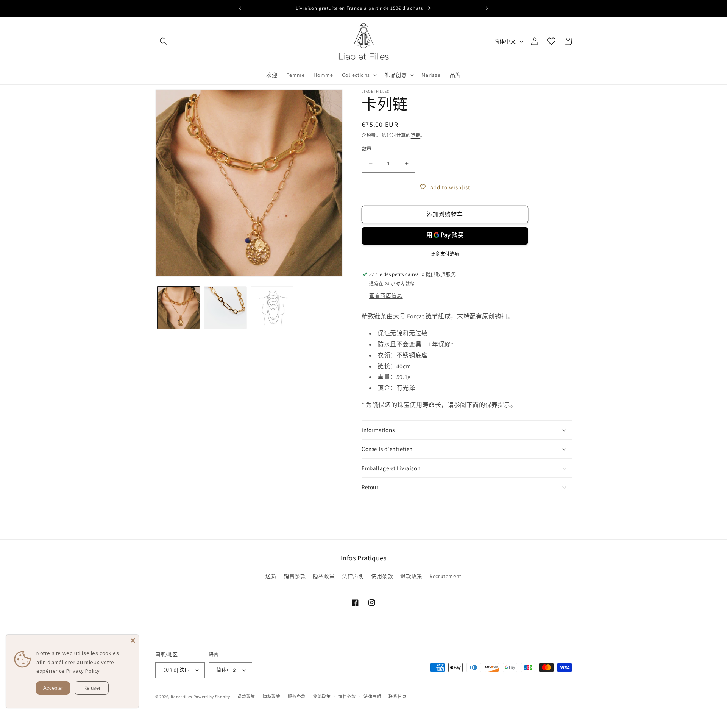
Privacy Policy (83, 670)
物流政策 (322, 696)
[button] (163, 41)
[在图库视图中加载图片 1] (178, 307)
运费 (415, 135)
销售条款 (295, 576)
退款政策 (411, 576)
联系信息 (397, 696)
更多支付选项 (445, 254)
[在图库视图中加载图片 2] (225, 307)
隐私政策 (324, 576)
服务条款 (297, 696)
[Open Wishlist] (551, 41)
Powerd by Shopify (211, 696)
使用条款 (382, 576)
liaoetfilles (181, 696)
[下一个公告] (487, 8)
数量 (367, 148)
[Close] (133, 640)
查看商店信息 (386, 295)
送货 (270, 576)
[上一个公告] (240, 8)
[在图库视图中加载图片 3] (272, 307)
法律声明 (353, 576)
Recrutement (445, 576)
